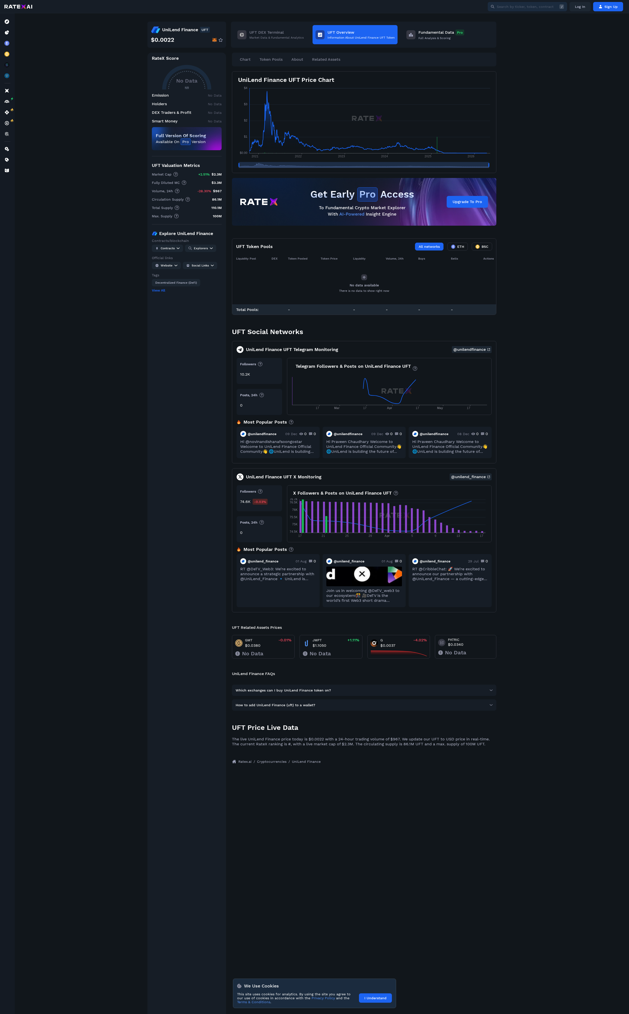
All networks (429, 247)
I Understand (375, 998)
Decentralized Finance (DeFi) (176, 282)
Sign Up (611, 7)
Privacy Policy (323, 998)
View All (158, 290)
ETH (460, 247)
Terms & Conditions (253, 1002)
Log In (580, 7)
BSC (485, 247)
